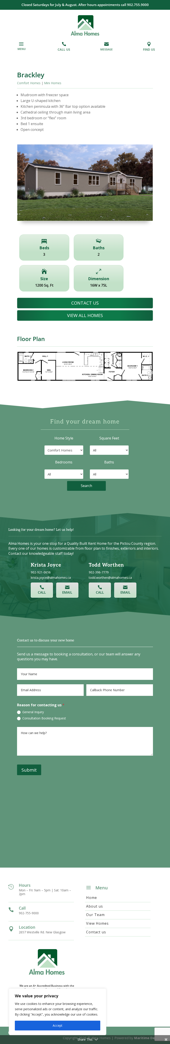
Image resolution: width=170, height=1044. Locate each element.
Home (91, 897)
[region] (57, 1011)
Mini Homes (52, 83)
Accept (57, 1025)
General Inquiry (32, 712)
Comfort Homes (29, 83)
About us (94, 906)
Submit (29, 770)
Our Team (95, 914)
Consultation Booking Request (43, 718)
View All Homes (85, 315)
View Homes (97, 923)
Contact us (85, 303)
